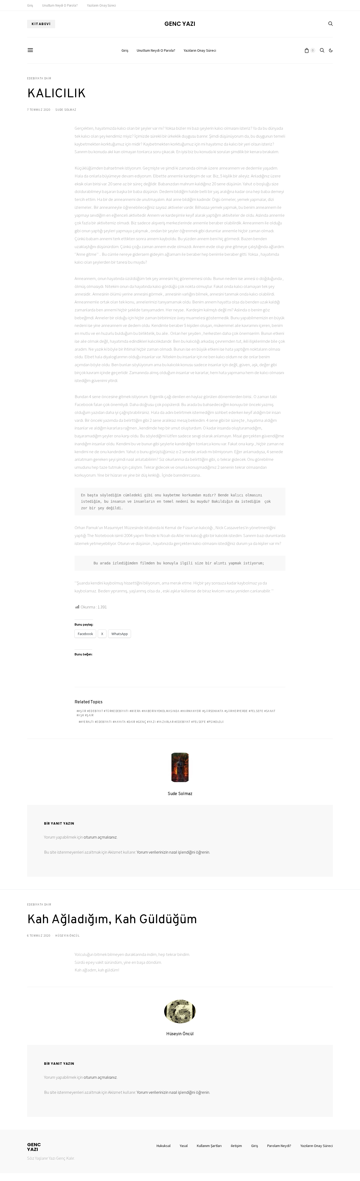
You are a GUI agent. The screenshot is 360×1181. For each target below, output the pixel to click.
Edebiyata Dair (39, 78)
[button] (331, 50)
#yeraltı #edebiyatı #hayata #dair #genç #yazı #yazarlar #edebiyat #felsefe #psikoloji (152, 722)
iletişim (236, 1145)
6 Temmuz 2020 (38, 935)
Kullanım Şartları (209, 1145)
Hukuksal (164, 1145)
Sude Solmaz (65, 110)
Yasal (184, 1145)
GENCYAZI (34, 1147)
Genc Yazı (179, 24)
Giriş (30, 5)
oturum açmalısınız (100, 837)
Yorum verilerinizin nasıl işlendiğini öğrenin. (173, 852)
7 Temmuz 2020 (38, 110)
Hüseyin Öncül (67, 935)
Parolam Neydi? (279, 1145)
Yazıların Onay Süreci (101, 5)
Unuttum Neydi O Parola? (59, 5)
